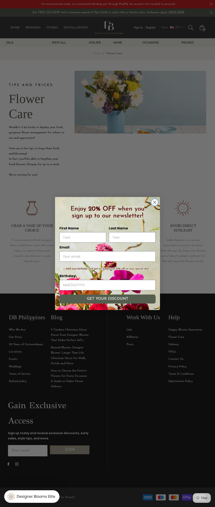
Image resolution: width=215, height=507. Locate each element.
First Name (69, 228)
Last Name (118, 228)
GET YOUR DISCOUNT (107, 299)
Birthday (67, 276)
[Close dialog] (154, 202)
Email (64, 247)
